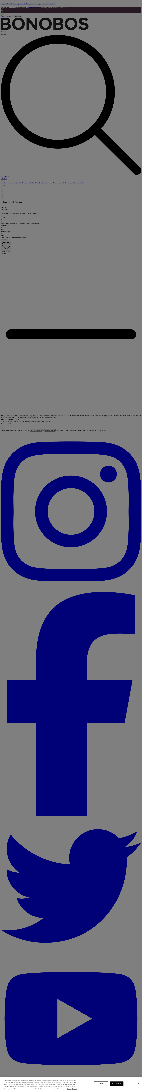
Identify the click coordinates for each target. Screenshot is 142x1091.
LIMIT (101, 1084)
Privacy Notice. (72, 1089)
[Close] (138, 1083)
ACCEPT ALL (116, 1084)
